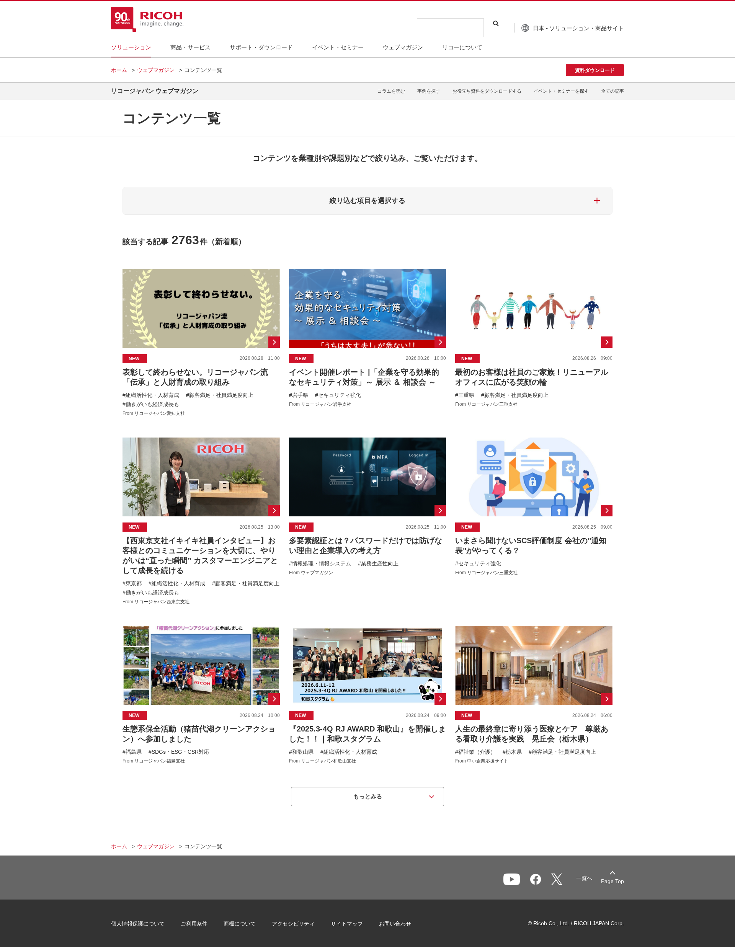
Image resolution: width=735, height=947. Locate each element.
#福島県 (132, 752)
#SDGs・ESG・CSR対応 (179, 752)
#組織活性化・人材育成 (150, 395)
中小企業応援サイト (487, 761)
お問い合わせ (395, 924)
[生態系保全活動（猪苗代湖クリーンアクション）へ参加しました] (201, 695)
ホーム (119, 70)
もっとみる (367, 796)
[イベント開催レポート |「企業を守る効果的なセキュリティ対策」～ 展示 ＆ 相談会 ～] (367, 342)
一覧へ (584, 878)
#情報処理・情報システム (320, 563)
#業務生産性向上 (378, 563)
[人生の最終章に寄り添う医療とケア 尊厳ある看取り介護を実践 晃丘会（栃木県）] (533, 695)
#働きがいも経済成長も (150, 404)
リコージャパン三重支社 (492, 404)
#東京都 (132, 583)
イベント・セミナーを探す (561, 91)
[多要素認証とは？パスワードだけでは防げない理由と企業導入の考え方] (367, 521)
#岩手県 (298, 395)
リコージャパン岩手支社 (326, 404)
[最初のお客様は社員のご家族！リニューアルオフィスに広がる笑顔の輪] (533, 342)
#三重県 (464, 395)
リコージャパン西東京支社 (161, 601)
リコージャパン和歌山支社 (328, 761)
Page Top (612, 881)
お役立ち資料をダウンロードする (486, 91)
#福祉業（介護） (475, 752)
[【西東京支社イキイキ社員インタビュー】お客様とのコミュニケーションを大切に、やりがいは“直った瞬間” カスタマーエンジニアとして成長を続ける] (201, 521)
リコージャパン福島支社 (159, 761)
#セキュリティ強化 (338, 395)
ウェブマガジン (156, 70)
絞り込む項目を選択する (367, 200)
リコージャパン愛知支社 (159, 413)
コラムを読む (391, 91)
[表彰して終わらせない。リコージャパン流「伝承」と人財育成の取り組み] (201, 342)
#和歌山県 (301, 752)
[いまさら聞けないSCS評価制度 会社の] (533, 521)
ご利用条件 (194, 924)
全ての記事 (612, 91)
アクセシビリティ (293, 924)
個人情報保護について (138, 924)
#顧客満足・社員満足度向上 (219, 395)
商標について (240, 924)
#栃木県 (512, 752)
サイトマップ (347, 924)
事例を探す (428, 91)
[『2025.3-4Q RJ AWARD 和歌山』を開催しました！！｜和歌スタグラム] (367, 695)
